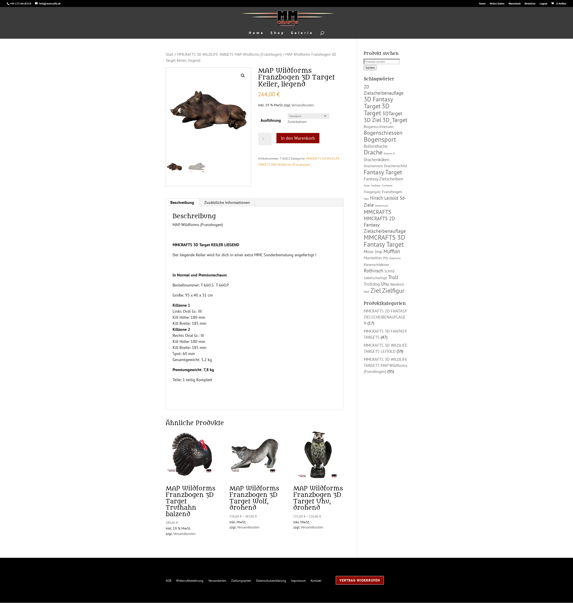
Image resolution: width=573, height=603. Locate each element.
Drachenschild (395, 165)
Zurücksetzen (297, 122)
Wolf (366, 292)
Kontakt (316, 580)
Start (169, 54)
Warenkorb (515, 3)
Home (482, 3)
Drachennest (373, 166)
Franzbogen (392, 191)
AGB (168, 580)
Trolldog (372, 284)
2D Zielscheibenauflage (384, 89)
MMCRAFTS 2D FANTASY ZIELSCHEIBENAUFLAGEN (385, 317)
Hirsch (376, 198)
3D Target (376, 109)
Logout (543, 3)
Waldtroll (397, 284)
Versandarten (217, 580)
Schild (389, 271)
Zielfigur (393, 291)
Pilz (385, 258)
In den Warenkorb (298, 138)
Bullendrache (376, 146)
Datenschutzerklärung (271, 580)
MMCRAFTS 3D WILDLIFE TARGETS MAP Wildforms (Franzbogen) (229, 54)
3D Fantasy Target (378, 102)
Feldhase (376, 185)
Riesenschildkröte (376, 265)
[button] (243, 76)
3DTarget (392, 113)
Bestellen (530, 3)
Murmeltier (373, 257)
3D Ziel (372, 120)
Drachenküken (376, 159)
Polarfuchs (395, 258)
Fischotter (387, 185)
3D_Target (395, 120)
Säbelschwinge (375, 278)
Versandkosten (302, 105)
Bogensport (380, 139)
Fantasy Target (383, 172)
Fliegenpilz (372, 192)
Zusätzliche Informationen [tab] (227, 202)
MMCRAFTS (377, 212)
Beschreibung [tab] (182, 202)
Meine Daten (497, 3)
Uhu (385, 284)
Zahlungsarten (241, 580)
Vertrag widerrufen (360, 580)
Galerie (302, 33)
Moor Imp (373, 251)
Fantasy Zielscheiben (383, 179)
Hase (366, 198)
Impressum (298, 580)
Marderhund (381, 205)
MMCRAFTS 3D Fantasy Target (384, 240)
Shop (278, 33)
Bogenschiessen (383, 132)
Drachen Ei (389, 153)
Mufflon (391, 251)
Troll (393, 277)
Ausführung (271, 120)
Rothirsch (373, 270)
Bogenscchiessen (378, 126)
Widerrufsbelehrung (189, 580)
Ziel (375, 290)
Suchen (370, 68)
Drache (373, 152)
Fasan (367, 185)
